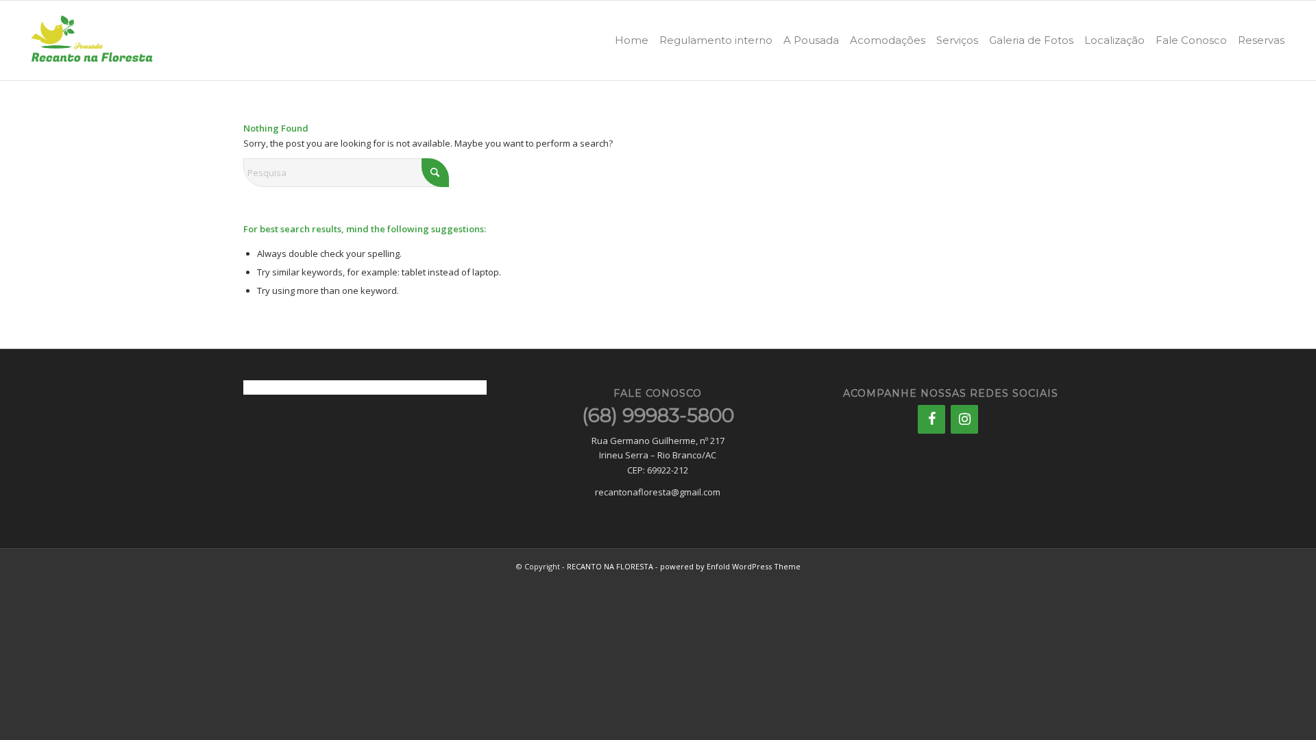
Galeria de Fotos (1031, 40)
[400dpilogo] (92, 40)
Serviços (957, 40)
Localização (1114, 40)
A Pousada (811, 40)
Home (631, 40)
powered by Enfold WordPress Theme (730, 566)
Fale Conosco (1191, 40)
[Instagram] (964, 419)
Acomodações (887, 40)
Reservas (1261, 40)
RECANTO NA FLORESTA (610, 566)
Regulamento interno (715, 40)
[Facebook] (931, 419)
